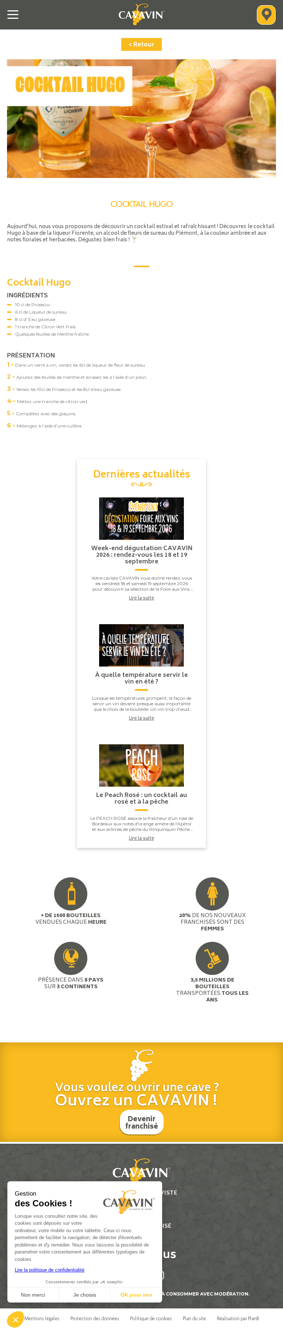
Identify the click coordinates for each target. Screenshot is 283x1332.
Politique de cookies (151, 1318)
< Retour (141, 45)
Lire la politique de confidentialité (49, 1270)
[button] (15, 1319)
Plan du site (194, 1318)
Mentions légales (41, 1318)
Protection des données (94, 1318)
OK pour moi (136, 1295)
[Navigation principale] (12, 14)
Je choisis (84, 1295)
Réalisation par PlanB (238, 1318)
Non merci (33, 1295)
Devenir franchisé (141, 1123)
